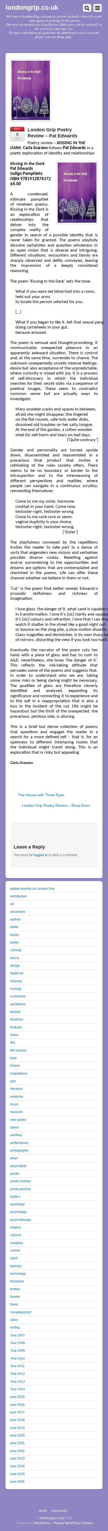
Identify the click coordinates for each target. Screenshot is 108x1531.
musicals (16, 1111)
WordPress (42, 1523)
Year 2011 (17, 1366)
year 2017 (17, 1412)
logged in (40, 855)
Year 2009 (17, 1350)
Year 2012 (17, 1373)
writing (15, 1327)
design (15, 965)
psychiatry (17, 1204)
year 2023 (17, 1458)
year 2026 (17, 1481)
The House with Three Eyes (41, 795)
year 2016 (17, 1404)
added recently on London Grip (32, 888)
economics (18, 996)
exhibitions (18, 1004)
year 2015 (17, 1396)
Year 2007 (17, 1335)
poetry (14, 1173)
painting (16, 1135)
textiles (15, 1289)
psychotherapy (20, 1219)
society (15, 1250)
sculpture (16, 1242)
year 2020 (17, 1435)
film (12, 1042)
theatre (15, 1296)
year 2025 (17, 1474)
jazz (13, 1081)
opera (14, 1127)
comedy (15, 950)
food (13, 1058)
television (17, 1281)
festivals (16, 1027)
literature (16, 1088)
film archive (18, 1050)
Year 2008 (17, 1343)
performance (19, 1142)
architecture (18, 896)
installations (18, 1073)
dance (14, 958)
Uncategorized (20, 1312)
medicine (16, 1096)
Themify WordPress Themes (73, 1523)
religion (15, 1227)
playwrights (18, 1166)
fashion (15, 1011)
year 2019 (17, 1427)
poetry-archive (20, 1189)
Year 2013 (17, 1381)
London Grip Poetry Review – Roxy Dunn (56, 805)
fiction (14, 1035)
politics (15, 1196)
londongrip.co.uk (52, 1518)
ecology (15, 988)
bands (14, 934)
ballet (14, 927)
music (14, 1104)
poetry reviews (20, 1181)
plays (14, 1158)
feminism (16, 1019)
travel (14, 1304)
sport (13, 1258)
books (14, 942)
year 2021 (17, 1443)
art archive (17, 911)
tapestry (15, 1266)
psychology (18, 1212)
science (15, 1235)
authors (15, 919)
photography (19, 1150)
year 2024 (17, 1466)
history (15, 1065)
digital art (16, 973)
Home (43, 1510)
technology (18, 1273)
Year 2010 (17, 1358)
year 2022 (17, 1450)
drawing (16, 981)
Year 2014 (17, 1389)
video (14, 1319)
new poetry (18, 1119)
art (12, 903)
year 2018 (17, 1419)
